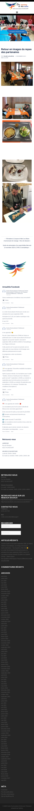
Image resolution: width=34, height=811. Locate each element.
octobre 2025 (5, 595)
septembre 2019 (5, 735)
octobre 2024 (5, 619)
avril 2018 (4, 769)
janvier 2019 (4, 750)
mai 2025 (3, 604)
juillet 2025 (4, 600)
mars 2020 (4, 722)
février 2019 (4, 748)
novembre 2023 (5, 643)
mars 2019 (4, 746)
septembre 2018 (5, 758)
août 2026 (4, 576)
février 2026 (4, 589)
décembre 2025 (5, 591)
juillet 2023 (4, 651)
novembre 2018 (5, 754)
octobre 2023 (5, 645)
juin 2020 (3, 718)
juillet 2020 (4, 716)
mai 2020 (3, 720)
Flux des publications (7, 792)
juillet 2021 (4, 701)
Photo (7, 357)
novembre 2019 (5, 731)
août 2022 (4, 675)
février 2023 (4, 662)
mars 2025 (4, 608)
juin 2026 (3, 580)
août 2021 (4, 698)
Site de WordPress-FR (7, 796)
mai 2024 (3, 630)
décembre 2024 (5, 615)
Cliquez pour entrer (17, 31)
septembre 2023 (5, 647)
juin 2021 (3, 703)
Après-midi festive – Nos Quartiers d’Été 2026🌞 (14, 548)
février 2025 (4, 610)
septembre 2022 (5, 673)
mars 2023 (4, 660)
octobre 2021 (5, 694)
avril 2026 (4, 585)
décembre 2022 (5, 666)
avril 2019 (4, 743)
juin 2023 (3, 653)
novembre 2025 (5, 593)
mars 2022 (4, 686)
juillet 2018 (4, 763)
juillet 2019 (4, 737)
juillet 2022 (4, 677)
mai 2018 (3, 767)
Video (6, 300)
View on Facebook (5, 302)
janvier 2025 (4, 613)
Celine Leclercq (9, 56)
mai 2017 (3, 780)
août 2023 (4, 649)
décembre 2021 (5, 690)
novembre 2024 (5, 617)
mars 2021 (4, 709)
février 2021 (4, 711)
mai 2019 (3, 741)
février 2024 (4, 636)
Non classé (4, 57)
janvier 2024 (4, 638)
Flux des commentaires (7, 794)
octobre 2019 (5, 733)
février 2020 (4, 724)
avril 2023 (4, 658)
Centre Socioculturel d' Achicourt (15, 290)
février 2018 (4, 774)
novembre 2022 (5, 668)
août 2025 (4, 598)
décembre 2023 (5, 640)
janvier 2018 (4, 776)
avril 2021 (4, 707)
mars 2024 (4, 634)
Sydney (21, 808)
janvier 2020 (4, 726)
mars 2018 (4, 771)
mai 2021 (3, 705)
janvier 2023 (4, 664)
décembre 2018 (5, 752)
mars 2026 (4, 587)
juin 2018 (3, 765)
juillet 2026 (4, 578)
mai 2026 (3, 583)
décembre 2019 (5, 728)
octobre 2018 (5, 756)
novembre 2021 (5, 692)
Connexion (4, 789)
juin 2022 (3, 679)
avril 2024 (4, 632)
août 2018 (4, 761)
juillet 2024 (4, 625)
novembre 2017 (5, 778)
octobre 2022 (5, 671)
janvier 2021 (4, 713)
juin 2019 (3, 739)
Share (12, 302)
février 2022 (4, 688)
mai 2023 (3, 655)
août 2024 (4, 623)
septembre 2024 (5, 621)
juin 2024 (3, 628)
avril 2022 (4, 683)
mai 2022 (3, 681)
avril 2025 (4, 606)
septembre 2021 (5, 696)
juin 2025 (3, 602)
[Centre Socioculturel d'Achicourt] (17, 5)
